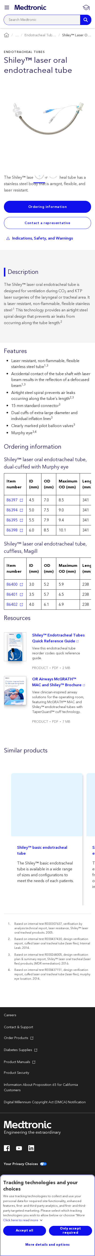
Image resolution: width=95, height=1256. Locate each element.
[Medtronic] (30, 7)
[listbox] (47, 177)
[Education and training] (86, 7)
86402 (12, 604)
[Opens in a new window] (7, 1149)
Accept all (24, 1230)
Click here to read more (20, 1220)
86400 (12, 584)
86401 (12, 594)
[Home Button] (6, 35)
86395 (12, 520)
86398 (12, 530)
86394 (12, 510)
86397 (12, 500)
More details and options (47, 1244)
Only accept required (70, 1230)
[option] (39, 177)
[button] (7, 8)
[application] (47, 118)
